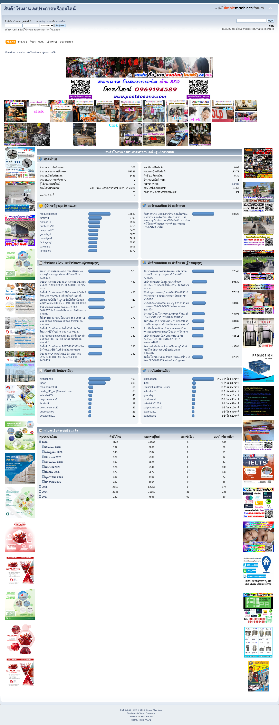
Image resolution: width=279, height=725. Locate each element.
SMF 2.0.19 (125, 710)
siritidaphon (46, 379)
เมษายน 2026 (52, 467)
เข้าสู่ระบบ (45, 21)
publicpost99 (47, 226)
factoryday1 (46, 242)
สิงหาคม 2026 (53, 447)
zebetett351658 (152, 403)
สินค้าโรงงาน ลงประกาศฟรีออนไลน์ (40, 8)
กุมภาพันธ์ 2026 (54, 477)
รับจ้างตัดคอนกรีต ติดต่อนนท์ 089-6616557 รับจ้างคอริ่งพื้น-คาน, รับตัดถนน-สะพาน (63, 310)
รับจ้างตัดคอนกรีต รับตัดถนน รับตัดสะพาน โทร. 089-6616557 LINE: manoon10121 (163, 339)
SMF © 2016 (139, 710)
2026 (45, 442)
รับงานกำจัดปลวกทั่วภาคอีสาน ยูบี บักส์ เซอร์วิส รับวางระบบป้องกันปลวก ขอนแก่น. (165, 349)
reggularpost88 (48, 213)
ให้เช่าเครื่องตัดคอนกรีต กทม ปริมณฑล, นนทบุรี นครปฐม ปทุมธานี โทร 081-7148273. (62, 274)
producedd (150, 399)
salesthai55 (46, 395)
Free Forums (147, 716)
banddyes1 (46, 238)
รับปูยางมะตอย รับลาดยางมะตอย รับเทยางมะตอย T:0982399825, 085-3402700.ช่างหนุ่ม (63, 285)
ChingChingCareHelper (157, 387)
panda (235, 183)
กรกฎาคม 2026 (53, 452)
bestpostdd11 (47, 230)
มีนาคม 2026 (52, 472)
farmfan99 (45, 250)
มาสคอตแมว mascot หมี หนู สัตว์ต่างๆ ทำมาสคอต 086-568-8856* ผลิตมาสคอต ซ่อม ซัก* (62, 339)
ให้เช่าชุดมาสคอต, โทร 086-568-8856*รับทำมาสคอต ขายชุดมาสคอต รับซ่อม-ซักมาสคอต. (63, 321)
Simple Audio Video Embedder (141, 713)
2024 (45, 491)
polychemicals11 (49, 407)
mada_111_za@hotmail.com (55, 391)
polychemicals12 (153, 407)
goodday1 (45, 234)
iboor (43, 383)
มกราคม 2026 (53, 482)
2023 (45, 496)
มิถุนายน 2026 (53, 457)
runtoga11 (45, 222)
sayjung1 (45, 246)
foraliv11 (44, 218)
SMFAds (133, 716)
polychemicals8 (48, 399)
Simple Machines (154, 710)
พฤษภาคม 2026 (54, 462)
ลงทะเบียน (61, 21)
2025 (45, 487)
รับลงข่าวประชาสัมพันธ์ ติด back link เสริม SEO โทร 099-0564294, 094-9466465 (60, 357)
